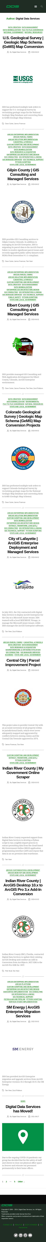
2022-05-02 (35, 1021)
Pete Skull (8, 971)
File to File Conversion (32, 30)
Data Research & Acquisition (23, 152)
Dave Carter (9, 123)
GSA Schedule (31, 1225)
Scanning (9, 655)
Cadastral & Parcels (23, 142)
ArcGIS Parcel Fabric (23, 137)
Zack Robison (38, 388)
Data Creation (14, 27)
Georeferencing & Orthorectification (23, 650)
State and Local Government (23, 164)
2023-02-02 (35, 782)
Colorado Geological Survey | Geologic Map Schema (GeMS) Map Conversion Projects (23, 418)
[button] (36, 6)
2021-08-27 (35, 1116)
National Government (14, 32)
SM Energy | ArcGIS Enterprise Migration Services (23, 1011)
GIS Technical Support (33, 159)
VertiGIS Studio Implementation (23, 1002)
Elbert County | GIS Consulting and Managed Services (23, 309)
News (23, 1101)
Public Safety (14, 297)
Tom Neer (29, 261)
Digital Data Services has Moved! (23, 1108)
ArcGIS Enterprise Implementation (23, 134)
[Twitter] (16, 1235)
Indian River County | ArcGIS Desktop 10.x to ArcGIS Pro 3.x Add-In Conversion (22, 887)
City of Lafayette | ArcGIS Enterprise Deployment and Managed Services (23, 545)
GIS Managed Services (12, 159)
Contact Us (8, 1225)
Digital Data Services (19, 52)
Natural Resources (33, 32)
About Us (18, 1225)
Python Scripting (23, 162)
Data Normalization (12, 30)
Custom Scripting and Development (23, 144)
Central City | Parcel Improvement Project (23, 662)
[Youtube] (30, 1235)
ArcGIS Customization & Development (23, 870)
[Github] (25, 1235)
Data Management (30, 27)
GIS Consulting (11, 157)
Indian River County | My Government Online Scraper (23, 772)
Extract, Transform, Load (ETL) (23, 525)
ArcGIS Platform (23, 984)
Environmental (32, 401)
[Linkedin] (21, 1235)
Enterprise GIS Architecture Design (23, 154)
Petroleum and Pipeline (14, 999)
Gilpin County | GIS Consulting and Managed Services (23, 174)
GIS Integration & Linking (30, 157)
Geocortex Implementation (15, 992)
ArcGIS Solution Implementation (23, 139)
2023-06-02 (35, 52)
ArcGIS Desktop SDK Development (23, 873)
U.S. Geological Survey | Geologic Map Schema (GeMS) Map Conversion (23, 42)
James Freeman (19, 123)
